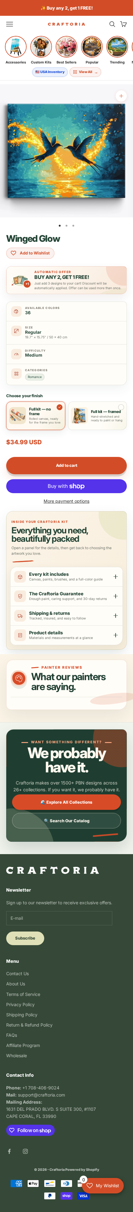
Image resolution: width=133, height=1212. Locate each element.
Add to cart (66, 465)
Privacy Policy (20, 1004)
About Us (15, 983)
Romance (35, 377)
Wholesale (16, 1055)
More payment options (66, 501)
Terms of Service (23, 994)
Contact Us (17, 973)
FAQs (11, 1035)
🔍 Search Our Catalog (66, 820)
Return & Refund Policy (29, 1024)
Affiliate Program (23, 1045)
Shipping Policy (21, 1014)
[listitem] (16, 50)
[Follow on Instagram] (25, 1151)
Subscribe (25, 938)
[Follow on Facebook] (9, 1151)
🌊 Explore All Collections (66, 802)
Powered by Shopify (82, 1169)
